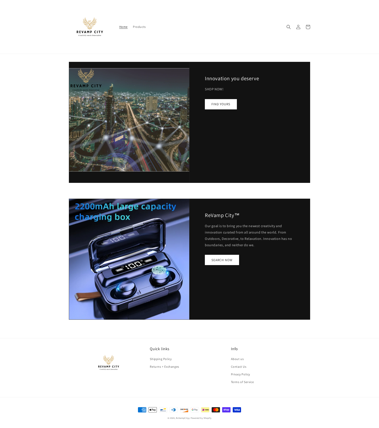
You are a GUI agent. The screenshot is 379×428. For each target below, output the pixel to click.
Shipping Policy (161, 359)
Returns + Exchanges (164, 367)
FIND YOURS (220, 104)
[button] (288, 27)
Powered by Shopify (201, 418)
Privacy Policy (240, 374)
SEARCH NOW (221, 260)
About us (237, 359)
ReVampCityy (183, 418)
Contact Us (239, 367)
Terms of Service (242, 382)
